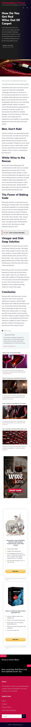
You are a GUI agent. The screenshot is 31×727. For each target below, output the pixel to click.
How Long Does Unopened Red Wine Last (15, 429)
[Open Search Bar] (23, 8)
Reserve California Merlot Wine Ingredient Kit (16, 611)
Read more (9, 373)
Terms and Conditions (9, 710)
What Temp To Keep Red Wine (12, 352)
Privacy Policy (6, 707)
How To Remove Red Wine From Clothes (14, 403)
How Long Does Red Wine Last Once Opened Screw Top (14, 670)
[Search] (24, 716)
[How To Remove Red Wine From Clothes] (15, 418)
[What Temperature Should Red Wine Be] (15, 393)
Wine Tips (7, 331)
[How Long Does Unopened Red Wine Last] (15, 444)
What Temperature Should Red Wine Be (14, 378)
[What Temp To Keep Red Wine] (15, 368)
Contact (4, 704)
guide (5, 117)
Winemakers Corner (14, 2)
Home (3, 80)
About (4, 701)
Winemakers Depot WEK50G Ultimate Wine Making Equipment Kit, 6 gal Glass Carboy (15, 543)
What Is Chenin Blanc (10, 660)
